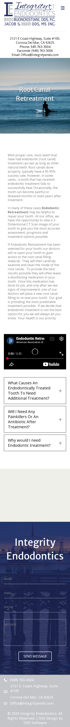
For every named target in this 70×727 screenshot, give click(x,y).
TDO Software (35, 722)
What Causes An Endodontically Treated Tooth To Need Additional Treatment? (29, 390)
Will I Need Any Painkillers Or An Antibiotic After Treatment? (23, 419)
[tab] (35, 390)
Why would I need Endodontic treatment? (29, 443)
